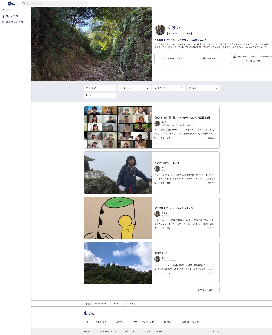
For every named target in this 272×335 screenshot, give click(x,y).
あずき (174, 27)
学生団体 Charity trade (96, 303)
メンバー (118, 303)
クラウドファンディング (143, 321)
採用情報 (119, 321)
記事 (86, 321)
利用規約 (87, 331)
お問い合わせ (129, 331)
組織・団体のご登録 (190, 321)
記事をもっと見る (206, 289)
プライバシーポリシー (107, 331)
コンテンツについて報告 (152, 331)
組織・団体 (101, 321)
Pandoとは (167, 321)
